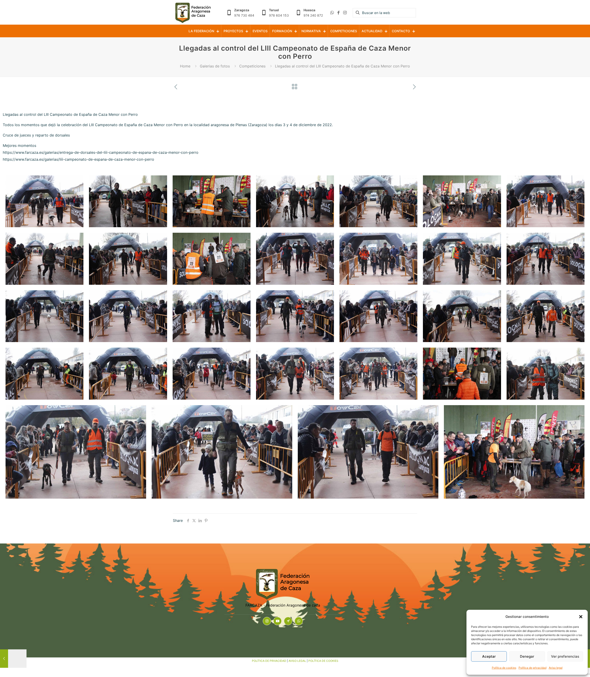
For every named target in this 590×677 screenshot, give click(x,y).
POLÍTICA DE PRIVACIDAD (269, 660)
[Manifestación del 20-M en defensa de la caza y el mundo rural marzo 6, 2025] (13, 658)
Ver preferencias (565, 656)
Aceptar (489, 656)
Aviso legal (556, 667)
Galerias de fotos (215, 66)
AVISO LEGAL (297, 660)
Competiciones (252, 66)
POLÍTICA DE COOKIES (323, 660)
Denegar (527, 656)
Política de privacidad (532, 667)
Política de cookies (504, 667)
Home (185, 66)
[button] (580, 616)
